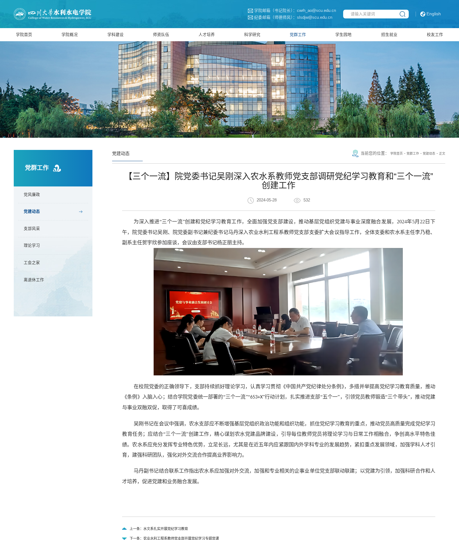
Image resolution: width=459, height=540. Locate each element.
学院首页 (385, 157)
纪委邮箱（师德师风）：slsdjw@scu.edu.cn (274, 18)
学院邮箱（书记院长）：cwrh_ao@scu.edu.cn (276, 11)
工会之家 (35, 273)
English (434, 14)
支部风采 (35, 236)
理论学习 (35, 255)
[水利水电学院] (63, 13)
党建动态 (35, 217)
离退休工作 (37, 292)
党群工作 (405, 157)
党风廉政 (35, 199)
